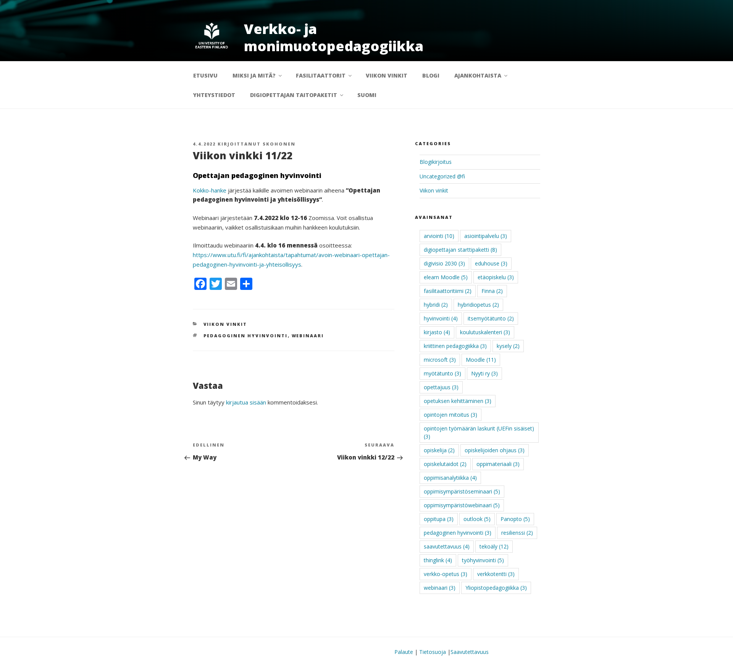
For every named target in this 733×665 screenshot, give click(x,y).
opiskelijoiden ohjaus (495, 450)
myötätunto (442, 373)
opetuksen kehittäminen (457, 401)
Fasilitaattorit (321, 75)
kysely (508, 345)
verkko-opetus (445, 574)
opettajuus (441, 387)
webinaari (308, 335)
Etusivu (205, 75)
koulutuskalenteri (485, 332)
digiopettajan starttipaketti (460, 249)
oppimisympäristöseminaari (462, 491)
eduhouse (491, 263)
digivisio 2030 (444, 263)
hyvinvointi (441, 318)
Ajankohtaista (477, 75)
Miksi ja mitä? (254, 75)
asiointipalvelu (485, 235)
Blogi (430, 75)
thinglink (438, 560)
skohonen (279, 144)
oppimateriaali (498, 464)
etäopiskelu (496, 277)
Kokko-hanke (209, 190)
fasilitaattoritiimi (447, 290)
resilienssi (517, 532)
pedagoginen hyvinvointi (245, 335)
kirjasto (437, 332)
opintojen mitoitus (450, 414)
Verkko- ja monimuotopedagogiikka (333, 37)
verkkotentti (496, 574)
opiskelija (439, 450)
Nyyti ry (484, 373)
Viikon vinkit (386, 75)
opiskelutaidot (445, 464)
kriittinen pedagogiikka (455, 345)
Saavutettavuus (469, 651)
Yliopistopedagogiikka (496, 587)
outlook (477, 519)
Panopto (515, 519)
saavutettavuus (447, 546)
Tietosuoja (432, 651)
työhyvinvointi (483, 560)
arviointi (439, 235)
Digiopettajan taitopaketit (293, 95)
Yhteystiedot (214, 95)
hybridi (436, 304)
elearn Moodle (446, 277)
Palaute (403, 651)
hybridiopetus (478, 304)
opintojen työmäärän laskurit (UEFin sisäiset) (479, 432)
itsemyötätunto (491, 318)
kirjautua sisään (246, 402)
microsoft (440, 359)
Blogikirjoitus (436, 161)
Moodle (481, 359)
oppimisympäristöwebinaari (462, 505)
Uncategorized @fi (442, 176)
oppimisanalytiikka (450, 477)
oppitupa (439, 519)
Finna (492, 290)
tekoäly (494, 546)
